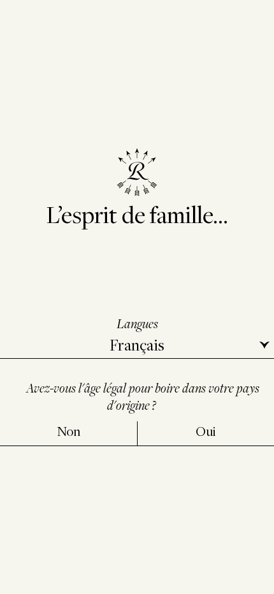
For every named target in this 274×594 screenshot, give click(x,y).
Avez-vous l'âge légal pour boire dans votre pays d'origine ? (142, 396)
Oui (206, 431)
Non (68, 431)
